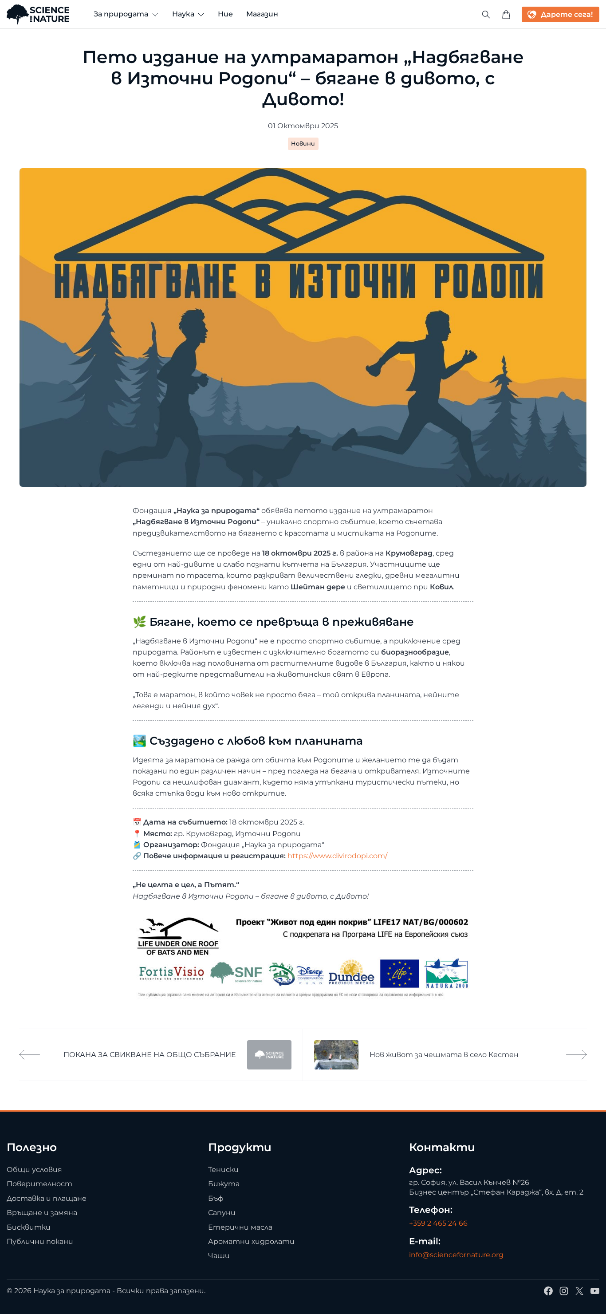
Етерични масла (240, 1227)
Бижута (224, 1184)
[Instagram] (563, 1290)
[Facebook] (548, 1290)
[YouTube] (594, 1290)
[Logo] (38, 14)
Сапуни (222, 1213)
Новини (303, 143)
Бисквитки (29, 1227)
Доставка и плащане (47, 1198)
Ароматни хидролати (251, 1241)
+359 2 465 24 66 (438, 1223)
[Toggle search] (486, 15)
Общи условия (34, 1169)
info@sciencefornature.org (456, 1255)
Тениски (223, 1169)
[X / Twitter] (579, 1290)
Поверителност (39, 1184)
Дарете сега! (567, 14)
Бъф (216, 1198)
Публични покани (40, 1241)
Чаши (219, 1256)
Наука (183, 14)
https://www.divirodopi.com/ (337, 856)
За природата (121, 14)
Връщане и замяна (42, 1213)
